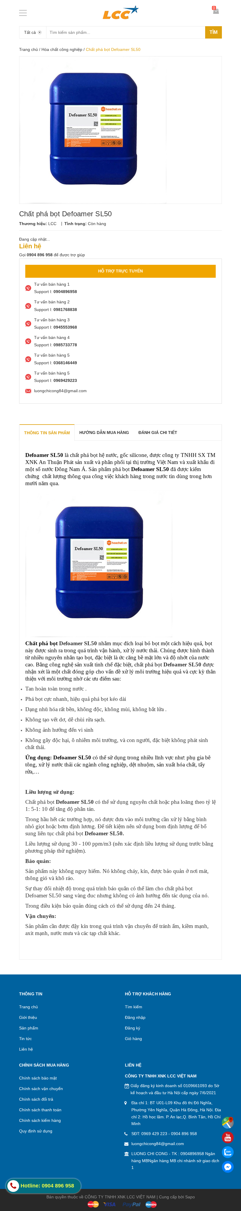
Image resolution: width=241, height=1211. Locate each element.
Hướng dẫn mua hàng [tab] (104, 432)
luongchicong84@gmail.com (157, 1143)
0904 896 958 (184, 1133)
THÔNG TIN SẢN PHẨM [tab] (47, 432)
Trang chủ (28, 49)
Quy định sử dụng (35, 1131)
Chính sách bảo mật (38, 1078)
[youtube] (228, 1137)
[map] (228, 1123)
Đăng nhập (135, 1017)
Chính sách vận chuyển (41, 1088)
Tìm (213, 32)
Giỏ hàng (133, 1038)
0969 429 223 (154, 1133)
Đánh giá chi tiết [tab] (157, 432)
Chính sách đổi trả (36, 1099)
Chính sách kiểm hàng (40, 1120)
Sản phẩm (28, 1028)
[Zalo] (228, 1152)
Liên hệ (26, 1049)
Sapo (190, 1197)
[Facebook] (228, 1167)
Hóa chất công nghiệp (61, 49)
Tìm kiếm (133, 1006)
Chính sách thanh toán (40, 1109)
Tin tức (25, 1038)
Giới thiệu (28, 1017)
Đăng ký (132, 1028)
